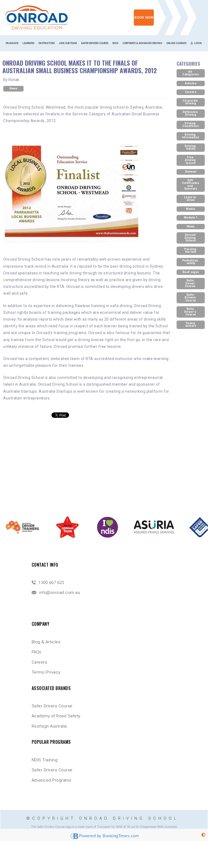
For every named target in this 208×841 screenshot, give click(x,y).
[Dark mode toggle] (204, 835)
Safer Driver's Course (190, 311)
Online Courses (176, 43)
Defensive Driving (191, 113)
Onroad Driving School (191, 237)
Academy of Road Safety (56, 716)
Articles (190, 83)
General (191, 171)
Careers (191, 92)
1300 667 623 (50, 582)
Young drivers (190, 324)
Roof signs (191, 272)
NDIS (115, 43)
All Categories (191, 73)
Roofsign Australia (49, 726)
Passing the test (190, 250)
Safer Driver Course (191, 283)
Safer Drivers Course (94, 43)
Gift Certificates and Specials (191, 185)
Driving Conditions (191, 125)
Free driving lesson (191, 160)
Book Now (143, 17)
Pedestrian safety (190, 262)
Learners (28, 43)
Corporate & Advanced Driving (142, 43)
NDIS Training (45, 760)
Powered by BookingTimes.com (109, 835)
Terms (38, 672)
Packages (12, 43)
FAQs (36, 652)
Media (190, 209)
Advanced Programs (52, 780)
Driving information (190, 136)
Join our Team (67, 43)
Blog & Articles (46, 642)
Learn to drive (190, 199)
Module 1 (191, 217)
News (13, 88)
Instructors (46, 43)
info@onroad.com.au (59, 592)
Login (198, 43)
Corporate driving (191, 102)
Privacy (53, 672)
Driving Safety (191, 147)
